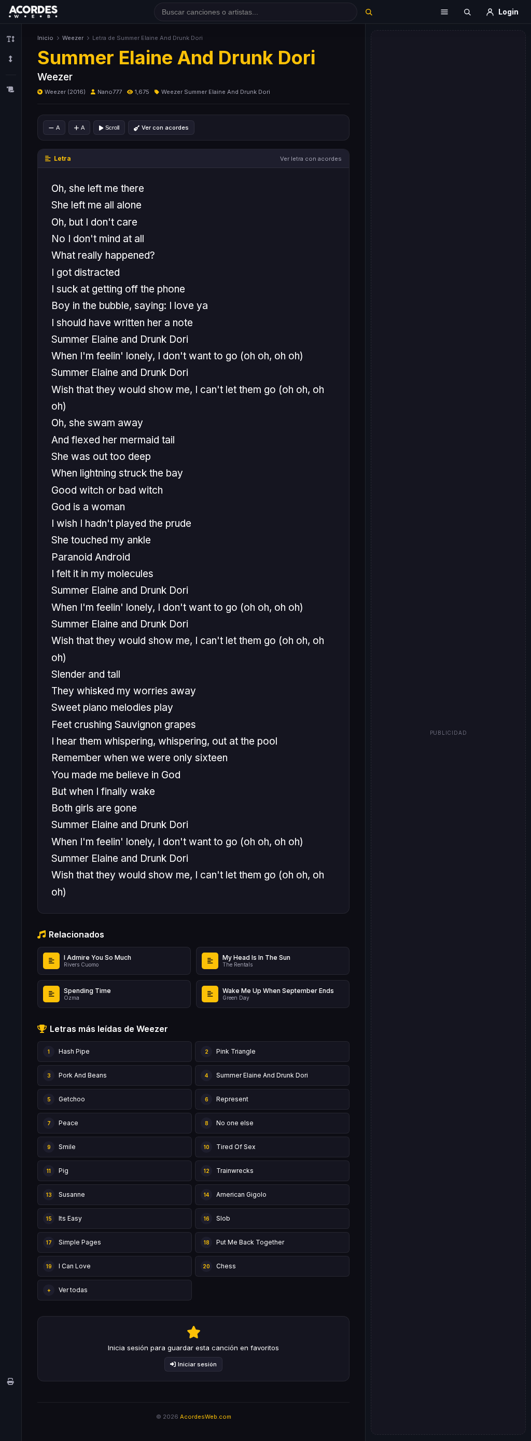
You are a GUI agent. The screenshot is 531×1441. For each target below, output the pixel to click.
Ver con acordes (165, 127)
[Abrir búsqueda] (467, 12)
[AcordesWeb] (46, 12)
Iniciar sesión (197, 1364)
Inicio (45, 37)
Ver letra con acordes (311, 158)
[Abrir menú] (444, 12)
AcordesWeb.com (205, 1416)
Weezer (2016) (65, 91)
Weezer (72, 37)
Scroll (112, 127)
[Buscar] (369, 12)
